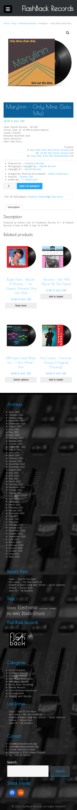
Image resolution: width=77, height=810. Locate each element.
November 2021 (17, 513)
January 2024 (15, 461)
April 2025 (14, 435)
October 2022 (15, 490)
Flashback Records (34, 163)
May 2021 (13, 522)
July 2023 (13, 473)
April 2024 (14, 455)
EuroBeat (52, 608)
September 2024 (17, 446)
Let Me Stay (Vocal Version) (54, 153)
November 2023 (17, 467)
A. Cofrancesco (29, 179)
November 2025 (17, 420)
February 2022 (16, 507)
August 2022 (15, 493)
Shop (14, 23)
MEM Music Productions (21, 678)
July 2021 (13, 516)
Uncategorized (16, 693)
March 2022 (15, 504)
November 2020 (17, 530)
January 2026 (15, 417)
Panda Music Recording (21, 684)
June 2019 (14, 553)
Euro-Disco (43, 608)
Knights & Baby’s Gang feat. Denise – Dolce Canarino (37, 585)
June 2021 (14, 519)
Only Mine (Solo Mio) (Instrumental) (50, 156)
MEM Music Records (19, 681)
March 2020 (15, 542)
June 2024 (14, 452)
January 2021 (15, 527)
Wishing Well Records (20, 696)
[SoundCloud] (21, 792)
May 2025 (13, 432)
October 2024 (15, 444)
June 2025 (14, 429)
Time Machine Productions (23, 690)
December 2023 (17, 464)
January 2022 (15, 510)
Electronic (28, 607)
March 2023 (15, 481)
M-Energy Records (18, 676)
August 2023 (15, 469)
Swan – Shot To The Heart (22, 579)
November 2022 (17, 487)
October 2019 (15, 551)
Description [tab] (14, 207)
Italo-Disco (57, 196)
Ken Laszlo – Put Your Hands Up (25, 582)
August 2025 (15, 426)
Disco (11, 607)
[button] (67, 33)
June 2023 (14, 475)
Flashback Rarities (28, 23)
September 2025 (17, 423)
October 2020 (16, 533)
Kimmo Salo (26, 176)
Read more (21, 305)
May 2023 (13, 478)
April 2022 (14, 501)
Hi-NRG (13, 613)
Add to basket (29, 186)
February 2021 (16, 525)
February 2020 (16, 545)
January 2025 (15, 441)
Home (6, 23)
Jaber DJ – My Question (21, 590)
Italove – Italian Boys (20, 587)
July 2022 (13, 496)
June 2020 (14, 539)
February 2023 (16, 484)
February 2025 (16, 438)
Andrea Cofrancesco (58, 174)
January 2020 (15, 548)
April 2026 (14, 412)
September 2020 (17, 536)
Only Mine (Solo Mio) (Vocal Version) (49, 150)
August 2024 (15, 449)
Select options (20, 379)
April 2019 (14, 556)
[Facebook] (12, 792)
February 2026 (16, 415)
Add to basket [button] (56, 296)
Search (11, 762)
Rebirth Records (48, 166)
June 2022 (14, 498)
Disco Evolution (17, 670)
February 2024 (16, 458)
